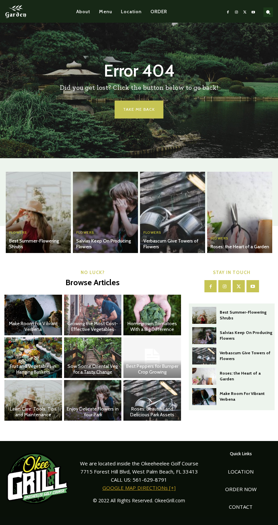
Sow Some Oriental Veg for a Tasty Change (92, 369)
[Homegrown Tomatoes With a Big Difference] (152, 315)
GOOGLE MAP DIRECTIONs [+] (139, 487)
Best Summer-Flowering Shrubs (34, 244)
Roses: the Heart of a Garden (240, 247)
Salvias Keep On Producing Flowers (103, 244)
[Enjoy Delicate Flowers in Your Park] (93, 400)
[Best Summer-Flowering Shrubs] (38, 212)
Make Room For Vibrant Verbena (33, 326)
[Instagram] (236, 11)
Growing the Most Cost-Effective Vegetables (92, 326)
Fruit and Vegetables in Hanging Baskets (33, 369)
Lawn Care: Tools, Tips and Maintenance (33, 412)
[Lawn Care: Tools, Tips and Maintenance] (33, 400)
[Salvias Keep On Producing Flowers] (105, 212)
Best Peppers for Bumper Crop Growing (152, 369)
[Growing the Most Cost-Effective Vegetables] (93, 315)
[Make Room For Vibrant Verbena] (33, 315)
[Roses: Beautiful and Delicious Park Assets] (152, 400)
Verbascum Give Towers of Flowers (170, 244)
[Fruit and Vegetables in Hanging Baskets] (33, 357)
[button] (268, 12)
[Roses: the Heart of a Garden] (239, 212)
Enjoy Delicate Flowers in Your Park (93, 412)
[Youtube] (253, 11)
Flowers (18, 232)
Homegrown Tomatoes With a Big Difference (152, 326)
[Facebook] (228, 11)
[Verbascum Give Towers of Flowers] (172, 212)
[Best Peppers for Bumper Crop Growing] (152, 357)
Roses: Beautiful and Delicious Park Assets (152, 412)
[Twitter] (245, 11)
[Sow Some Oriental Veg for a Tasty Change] (93, 357)
